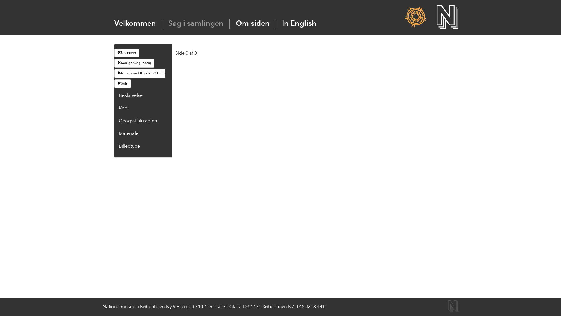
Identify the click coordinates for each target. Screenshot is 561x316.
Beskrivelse (131, 95)
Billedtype (129, 146)
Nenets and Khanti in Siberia (143, 73)
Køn (123, 108)
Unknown (128, 53)
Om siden (253, 24)
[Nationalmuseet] (447, 17)
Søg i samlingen (196, 24)
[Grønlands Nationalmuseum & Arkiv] (415, 17)
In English (299, 24)
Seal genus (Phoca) (136, 63)
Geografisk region (138, 121)
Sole (124, 83)
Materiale (128, 133)
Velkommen (135, 24)
